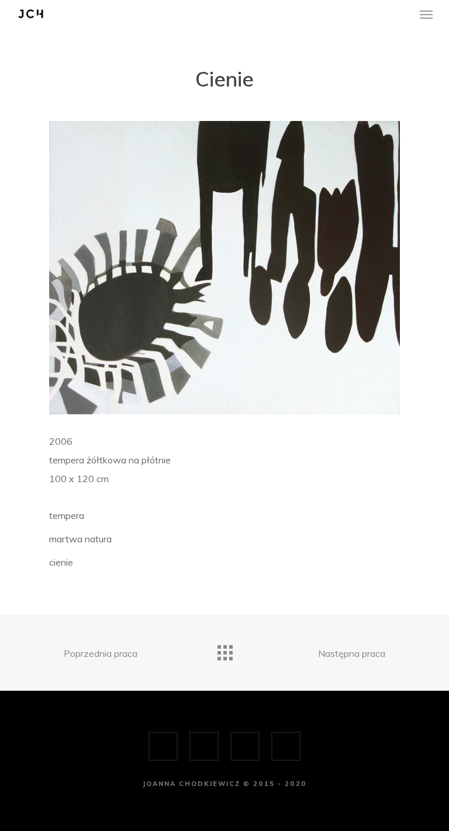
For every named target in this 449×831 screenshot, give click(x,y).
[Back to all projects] (224, 650)
